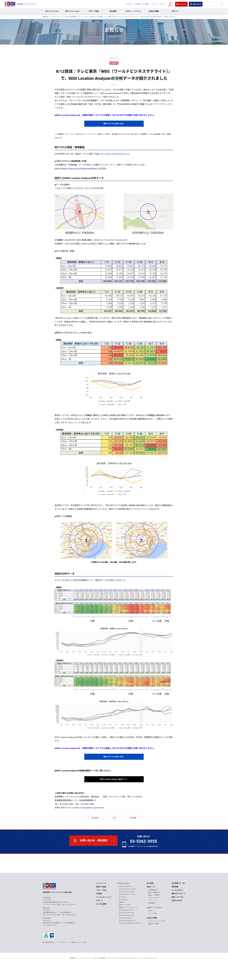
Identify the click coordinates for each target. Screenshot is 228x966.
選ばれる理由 (101, 887)
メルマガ (154, 4)
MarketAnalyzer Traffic (127, 894)
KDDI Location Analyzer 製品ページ (113, 779)
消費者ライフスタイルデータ (128, 907)
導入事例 (150, 883)
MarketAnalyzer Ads (126, 910)
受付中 (150, 911)
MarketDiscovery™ (125, 918)
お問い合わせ (197, 4)
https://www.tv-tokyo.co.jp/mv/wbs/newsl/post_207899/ (81, 168)
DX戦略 (99, 894)
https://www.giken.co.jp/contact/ (89, 807)
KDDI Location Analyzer (127, 892)
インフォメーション (104, 897)
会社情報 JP (176, 883)
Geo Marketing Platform (127, 920)
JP (160, 4)
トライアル (182, 4)
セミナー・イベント (154, 907)
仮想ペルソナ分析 (125, 905)
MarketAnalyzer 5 (125, 886)
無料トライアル (178, 897)
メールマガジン (178, 890)
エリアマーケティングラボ (157, 921)
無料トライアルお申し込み (113, 124)
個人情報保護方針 (49, 942)
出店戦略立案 (152, 890)
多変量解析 (152, 903)
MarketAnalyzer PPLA (126, 912)
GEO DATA (122, 897)
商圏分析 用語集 (153, 924)
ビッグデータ (152, 900)
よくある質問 (101, 904)
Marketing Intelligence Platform (130, 923)
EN (163, 4)
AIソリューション (52, 11)
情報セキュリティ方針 (78, 942)
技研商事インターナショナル (10, 4)
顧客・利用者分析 (154, 892)
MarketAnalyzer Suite (126, 915)
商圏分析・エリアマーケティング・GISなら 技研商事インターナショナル (94, 958)
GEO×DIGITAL (123, 899)
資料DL (170, 5)
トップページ (101, 883)
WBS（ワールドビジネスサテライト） (112, 154)
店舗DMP (122, 902)
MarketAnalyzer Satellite (128, 889)
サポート (175, 11)
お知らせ (129, 4)
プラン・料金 (94, 11)
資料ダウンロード (178, 894)
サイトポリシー (63, 942)
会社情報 (138, 4)
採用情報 (146, 4)
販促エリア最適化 (154, 895)
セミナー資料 (152, 913)
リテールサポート (154, 898)
